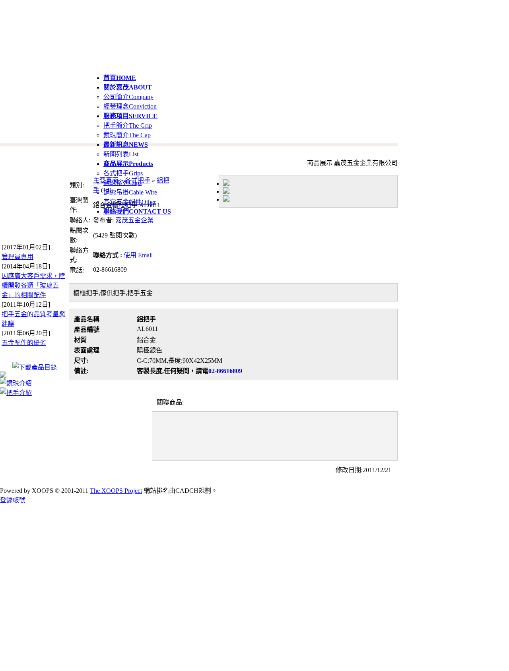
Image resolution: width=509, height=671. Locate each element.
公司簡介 (128, 96)
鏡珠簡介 (127, 135)
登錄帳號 (12, 500)
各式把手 (123, 173)
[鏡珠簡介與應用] (16, 383)
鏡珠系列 (122, 182)
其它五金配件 (129, 201)
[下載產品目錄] (34, 367)
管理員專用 (17, 256)
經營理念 (130, 106)
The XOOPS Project (116, 490)
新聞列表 (120, 154)
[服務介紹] (3, 375)
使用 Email (138, 255)
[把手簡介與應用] (16, 392)
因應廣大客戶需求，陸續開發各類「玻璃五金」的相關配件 (33, 285)
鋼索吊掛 (130, 192)
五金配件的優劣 (24, 342)
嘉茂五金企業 (134, 220)
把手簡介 (127, 125)
